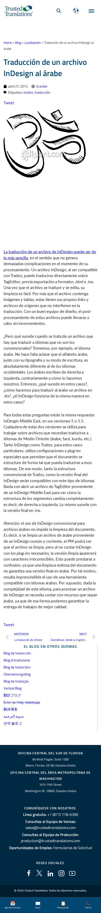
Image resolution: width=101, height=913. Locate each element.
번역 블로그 (13, 723)
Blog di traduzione (17, 660)
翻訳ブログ (12, 695)
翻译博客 (11, 709)
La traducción (15, 252)
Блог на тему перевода (22, 702)
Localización (32, 42)
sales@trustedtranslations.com (51, 827)
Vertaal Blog (13, 688)
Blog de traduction (17, 667)
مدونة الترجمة (14, 716)
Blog (18, 42)
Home (8, 42)
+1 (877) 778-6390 (62, 814)
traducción (42, 92)
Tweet (9, 103)
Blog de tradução (16, 681)
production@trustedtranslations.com (50, 840)
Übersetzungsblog (17, 674)
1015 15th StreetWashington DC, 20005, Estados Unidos (50, 787)
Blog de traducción (17, 653)
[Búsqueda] (59, 10)
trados (28, 92)
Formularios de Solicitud (72, 848)
